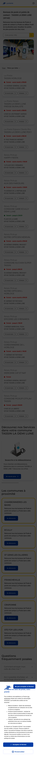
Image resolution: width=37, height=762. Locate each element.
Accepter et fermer (19, 744)
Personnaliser (19, 752)
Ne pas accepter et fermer (24, 686)
